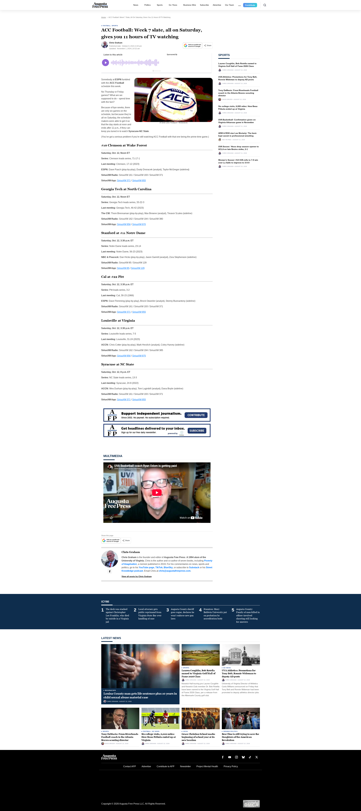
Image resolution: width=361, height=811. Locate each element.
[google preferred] (193, 45)
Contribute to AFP (165, 766)
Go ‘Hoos (173, 5)
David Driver (227, 99)
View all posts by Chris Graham (137, 576)
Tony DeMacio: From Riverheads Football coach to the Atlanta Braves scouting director (238, 93)
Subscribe (204, 5)
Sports (160, 5)
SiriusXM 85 (123, 268)
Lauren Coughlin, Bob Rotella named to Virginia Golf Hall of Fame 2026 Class (198, 673)
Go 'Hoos (227, 668)
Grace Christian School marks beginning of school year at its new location (198, 737)
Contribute (250, 5)
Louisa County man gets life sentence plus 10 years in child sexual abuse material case (140, 695)
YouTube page (146, 567)
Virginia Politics (230, 731)
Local (185, 731)
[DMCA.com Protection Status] (251, 803)
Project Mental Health (207, 766)
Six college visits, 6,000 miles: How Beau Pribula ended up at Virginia (158, 737)
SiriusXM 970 (139, 224)
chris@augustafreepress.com (175, 571)
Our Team (229, 5)
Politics (147, 5)
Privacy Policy (231, 766)
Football (107, 25)
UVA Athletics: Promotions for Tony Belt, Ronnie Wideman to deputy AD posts (239, 673)
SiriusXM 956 (124, 224)
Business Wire (189, 5)
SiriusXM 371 (124, 180)
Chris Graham (131, 552)
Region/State (110, 690)
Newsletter (185, 766)
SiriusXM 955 (139, 180)
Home (103, 17)
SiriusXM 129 (138, 268)
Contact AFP (129, 766)
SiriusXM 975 (139, 356)
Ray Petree (226, 139)
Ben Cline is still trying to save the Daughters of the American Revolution (240, 737)
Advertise (217, 5)
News (135, 5)
